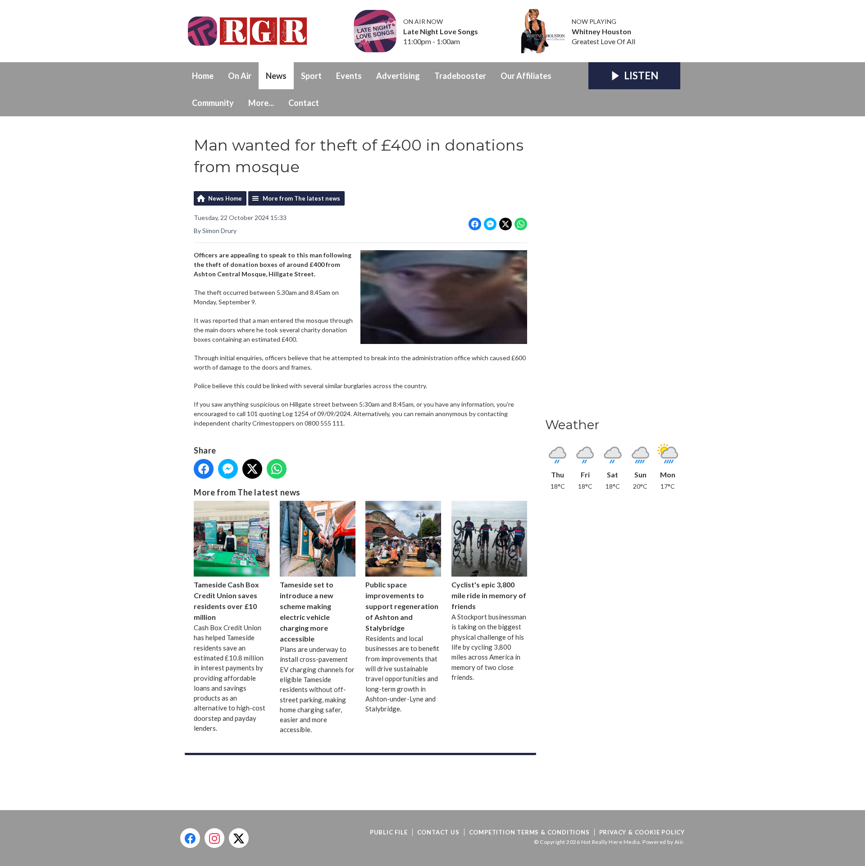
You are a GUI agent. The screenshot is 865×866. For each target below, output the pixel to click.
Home (203, 76)
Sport (311, 76)
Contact (303, 103)
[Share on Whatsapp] (520, 224)
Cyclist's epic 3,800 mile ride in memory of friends (488, 595)
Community (213, 103)
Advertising (398, 76)
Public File (389, 832)
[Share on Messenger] (490, 224)
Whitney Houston (601, 31)
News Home (225, 198)
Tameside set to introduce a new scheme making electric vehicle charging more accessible (306, 611)
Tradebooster (460, 76)
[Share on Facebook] (475, 224)
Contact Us (438, 832)
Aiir (678, 842)
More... (261, 103)
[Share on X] (505, 224)
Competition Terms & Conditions (529, 832)
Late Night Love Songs (440, 31)
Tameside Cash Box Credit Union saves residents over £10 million (226, 600)
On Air (239, 76)
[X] (239, 838)
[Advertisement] (612, 269)
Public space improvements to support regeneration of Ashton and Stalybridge (401, 606)
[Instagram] (214, 838)
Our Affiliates (526, 76)
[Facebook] (190, 838)
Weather (572, 424)
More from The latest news (301, 198)
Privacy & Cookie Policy (642, 832)
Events (349, 76)
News (276, 76)
